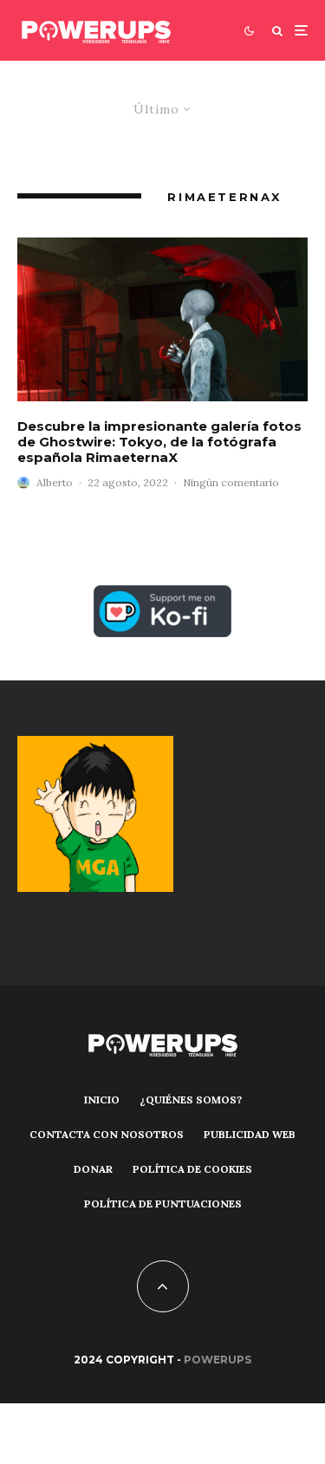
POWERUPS (217, 1359)
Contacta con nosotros (106, 1134)
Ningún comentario (231, 482)
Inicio (102, 1099)
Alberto (54, 482)
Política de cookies (192, 1168)
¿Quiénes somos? (191, 1099)
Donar (93, 1168)
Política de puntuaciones (163, 1203)
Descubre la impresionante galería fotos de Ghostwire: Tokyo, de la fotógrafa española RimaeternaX (159, 442)
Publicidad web (250, 1134)
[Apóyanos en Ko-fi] (162, 595)
